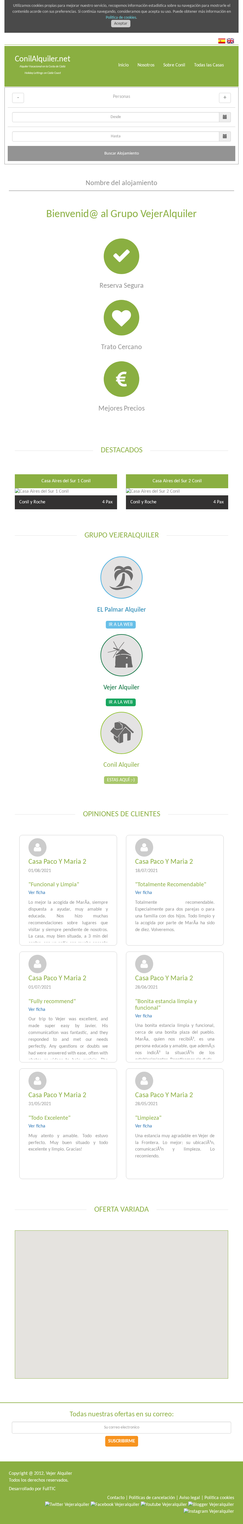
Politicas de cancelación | (153, 1498)
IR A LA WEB (121, 624)
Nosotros (146, 65)
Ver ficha (36, 892)
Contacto (115, 1498)
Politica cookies (219, 1498)
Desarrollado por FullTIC (32, 1489)
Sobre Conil (174, 65)
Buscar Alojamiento (121, 153)
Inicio (123, 65)
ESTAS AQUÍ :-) (121, 780)
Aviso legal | (191, 1498)
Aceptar (120, 23)
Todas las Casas (209, 65)
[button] (72, 1279)
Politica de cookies (121, 17)
